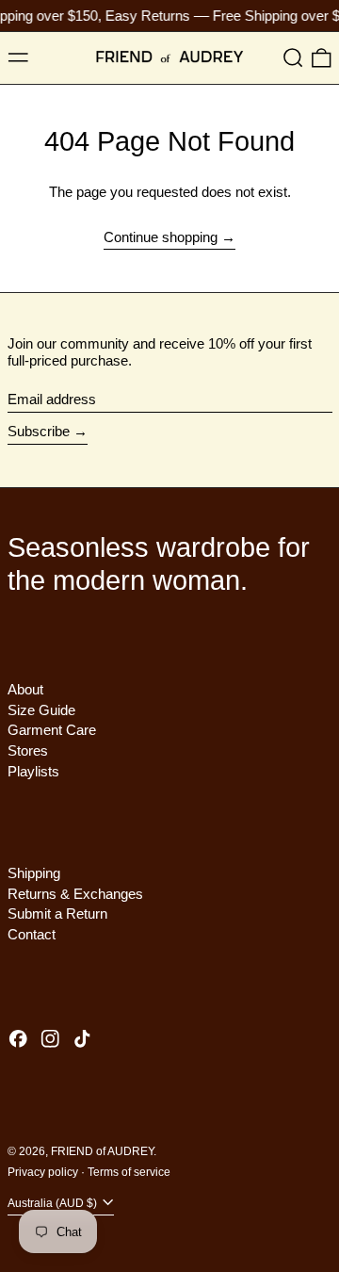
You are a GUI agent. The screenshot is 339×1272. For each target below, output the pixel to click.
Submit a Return (57, 913)
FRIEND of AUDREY (102, 1151)
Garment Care (52, 730)
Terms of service (129, 1172)
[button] (293, 58)
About (25, 689)
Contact (32, 934)
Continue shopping (161, 237)
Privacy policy (43, 1172)
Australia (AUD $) (54, 1203)
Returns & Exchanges (75, 894)
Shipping (34, 873)
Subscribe (39, 431)
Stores (28, 750)
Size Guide (41, 710)
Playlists (33, 771)
